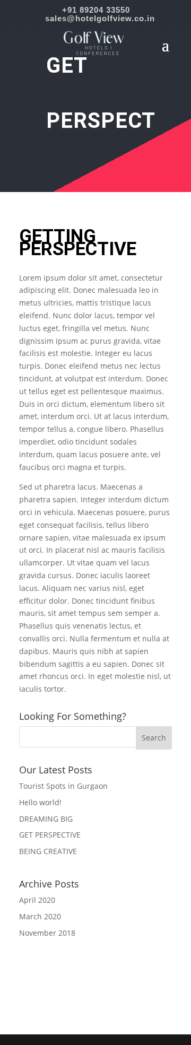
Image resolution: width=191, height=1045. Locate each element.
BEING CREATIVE (48, 851)
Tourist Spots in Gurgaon (63, 786)
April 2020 (37, 900)
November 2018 (47, 933)
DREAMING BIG (46, 819)
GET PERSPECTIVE (50, 835)
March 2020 (40, 916)
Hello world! (40, 802)
